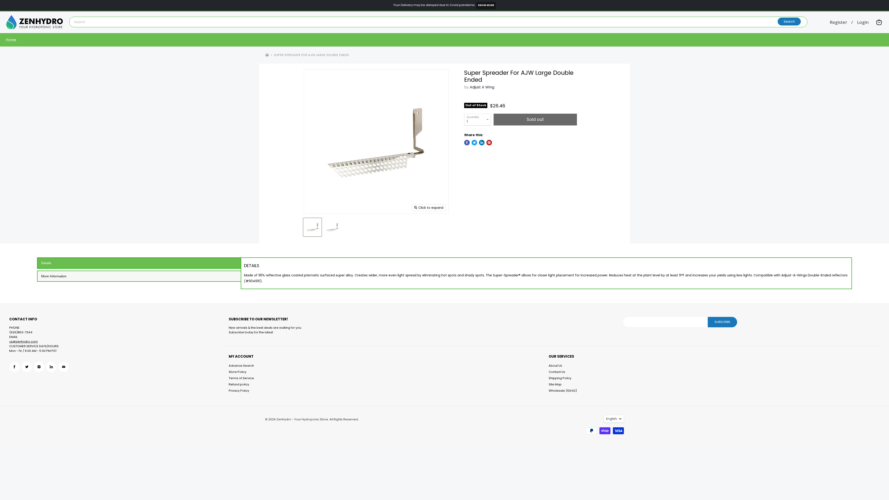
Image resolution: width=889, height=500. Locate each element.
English (611, 418)
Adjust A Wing (482, 87)
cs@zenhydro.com (23, 341)
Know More (486, 5)
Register (838, 22)
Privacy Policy (239, 390)
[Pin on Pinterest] (489, 142)
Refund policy (239, 384)
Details (46, 263)
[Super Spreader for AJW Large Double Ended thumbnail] (312, 227)
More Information (53, 276)
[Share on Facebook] (467, 142)
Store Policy (237, 372)
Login (863, 22)
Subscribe (722, 322)
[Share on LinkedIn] (482, 142)
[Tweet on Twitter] (474, 142)
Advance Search (241, 365)
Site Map (555, 384)
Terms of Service (241, 378)
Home (11, 39)
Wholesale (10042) (563, 390)
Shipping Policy (560, 378)
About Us (555, 365)
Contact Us (557, 372)
